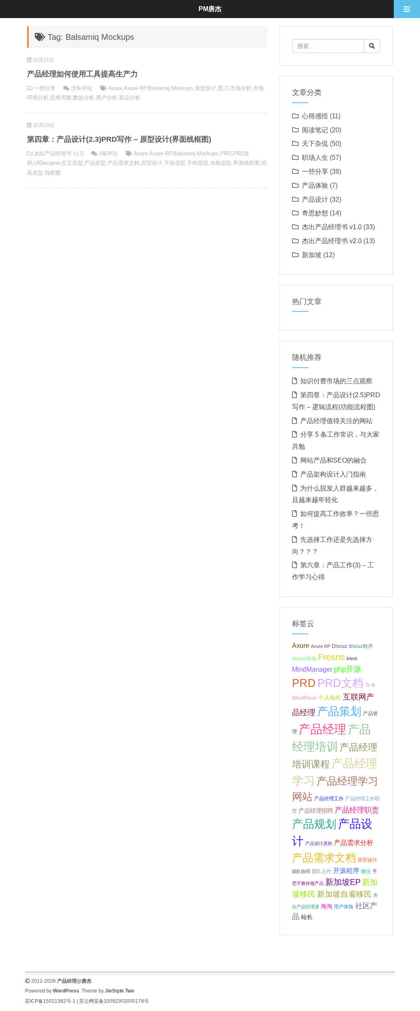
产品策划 (339, 711)
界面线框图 (246, 163)
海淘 (326, 906)
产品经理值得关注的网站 (336, 420)
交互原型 (72, 163)
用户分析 (106, 97)
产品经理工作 (329, 798)
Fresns (331, 657)
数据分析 (83, 97)
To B (370, 685)
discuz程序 (361, 646)
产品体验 (315, 185)
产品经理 (322, 729)
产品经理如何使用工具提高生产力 (82, 74)
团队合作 (321, 871)
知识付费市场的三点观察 (336, 381)
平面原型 (174, 163)
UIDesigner (47, 163)
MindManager (312, 669)
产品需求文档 (123, 163)
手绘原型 (197, 163)
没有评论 (81, 88)
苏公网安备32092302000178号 (114, 1001)
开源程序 (346, 870)
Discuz (339, 646)
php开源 (347, 669)
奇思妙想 (315, 213)
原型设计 (205, 88)
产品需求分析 (353, 842)
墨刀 (223, 88)
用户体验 (344, 907)
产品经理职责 (357, 810)
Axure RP (135, 88)
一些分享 (44, 88)
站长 (307, 917)
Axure (115, 88)
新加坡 (312, 254)
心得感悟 (315, 116)
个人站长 (329, 697)
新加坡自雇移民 (344, 894)
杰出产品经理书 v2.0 (332, 240)
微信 (366, 871)
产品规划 (314, 824)
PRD (225, 153)
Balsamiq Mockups (170, 88)
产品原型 (95, 163)
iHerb (352, 658)
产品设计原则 (318, 843)
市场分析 (240, 88)
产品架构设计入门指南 (333, 474)
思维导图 (60, 97)
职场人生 (315, 157)
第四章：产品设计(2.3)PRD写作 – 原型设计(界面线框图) (119, 139)
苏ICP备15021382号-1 (50, 1001)
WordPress (304, 698)
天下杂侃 (315, 143)
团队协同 (301, 871)
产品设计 (315, 199)
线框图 (53, 173)
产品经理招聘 (316, 810)
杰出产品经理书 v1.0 (58, 153)
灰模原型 (220, 163)
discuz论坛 (304, 658)
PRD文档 (340, 683)
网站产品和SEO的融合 (333, 460)
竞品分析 (129, 97)
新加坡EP (343, 882)
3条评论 (108, 153)
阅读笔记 (315, 130)
